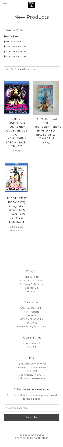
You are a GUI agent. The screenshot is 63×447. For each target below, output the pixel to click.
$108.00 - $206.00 (14, 41)
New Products (32, 311)
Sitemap (31, 291)
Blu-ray (31, 315)
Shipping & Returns (31, 284)
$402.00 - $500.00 (15, 56)
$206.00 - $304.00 (15, 46)
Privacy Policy (31, 276)
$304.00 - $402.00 (15, 51)
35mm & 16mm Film (31, 308)
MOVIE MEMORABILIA (31, 319)
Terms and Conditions (31, 280)
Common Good (31, 343)
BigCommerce (37, 435)
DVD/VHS (31, 322)
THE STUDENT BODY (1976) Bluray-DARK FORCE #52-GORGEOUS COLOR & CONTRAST (17, 210)
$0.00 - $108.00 (13, 36)
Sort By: (10, 69)
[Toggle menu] (5, 5)
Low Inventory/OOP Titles (31, 326)
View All (31, 347)
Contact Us (31, 287)
